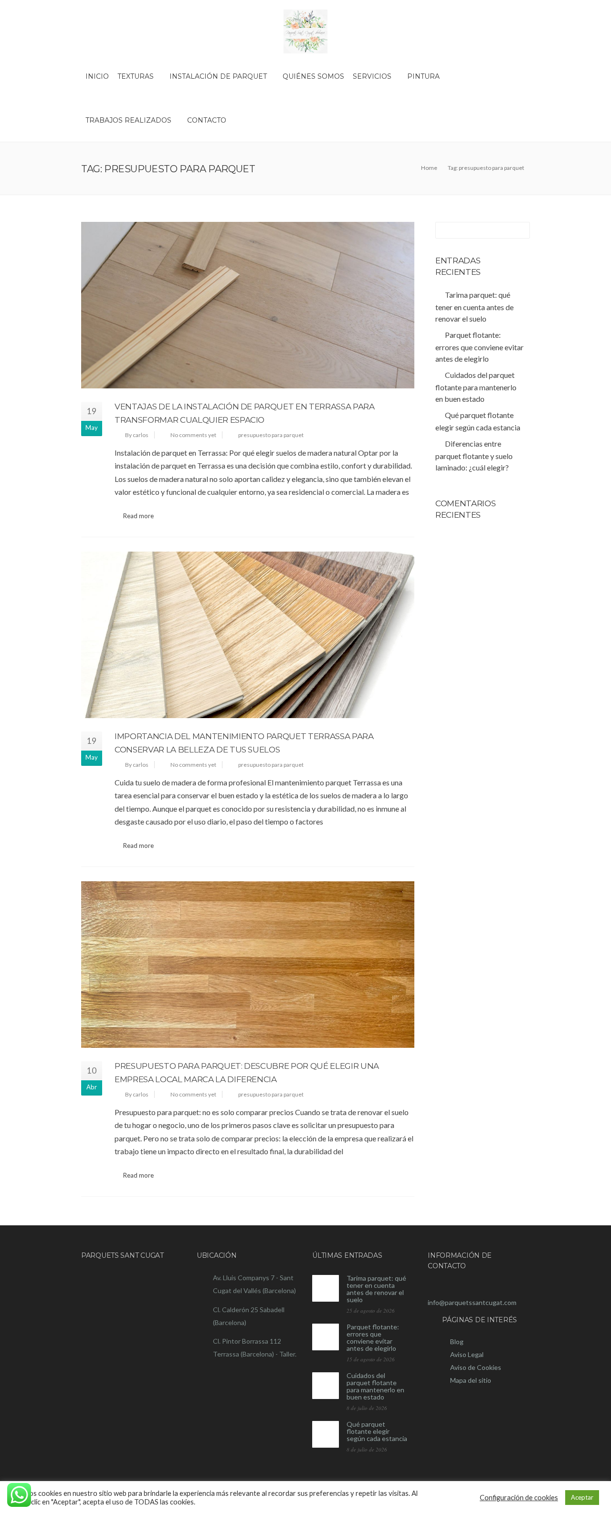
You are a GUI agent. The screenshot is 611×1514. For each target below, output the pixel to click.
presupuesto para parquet (271, 435)
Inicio (97, 76)
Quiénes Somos (313, 76)
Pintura (423, 76)
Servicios (372, 76)
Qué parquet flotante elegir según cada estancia (377, 1431)
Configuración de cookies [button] (519, 1497)
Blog (457, 1341)
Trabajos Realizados (128, 120)
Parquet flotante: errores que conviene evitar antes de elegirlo (373, 1337)
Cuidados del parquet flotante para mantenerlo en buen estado (375, 1386)
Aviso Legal (467, 1354)
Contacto (206, 120)
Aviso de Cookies (475, 1367)
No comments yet (193, 435)
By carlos (136, 435)
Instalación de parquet (218, 76)
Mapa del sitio (470, 1380)
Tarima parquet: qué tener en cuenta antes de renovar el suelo (376, 1289)
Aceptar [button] (582, 1497)
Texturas (135, 76)
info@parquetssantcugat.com (472, 1302)
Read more (138, 516)
